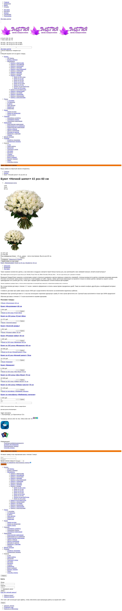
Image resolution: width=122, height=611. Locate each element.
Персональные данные (11, 446)
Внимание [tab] (7, 267)
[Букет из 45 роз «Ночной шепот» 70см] (13, 352)
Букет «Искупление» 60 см (11, 306)
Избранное (7, 3)
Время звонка (5, 461)
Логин (2, 582)
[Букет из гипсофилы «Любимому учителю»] (15, 391)
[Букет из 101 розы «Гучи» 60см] (11, 313)
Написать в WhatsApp (11, 609)
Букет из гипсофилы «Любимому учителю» (18, 395)
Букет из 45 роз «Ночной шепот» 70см (16, 355)
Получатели (7, 16)
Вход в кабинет (12, 568)
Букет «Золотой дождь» (10, 326)
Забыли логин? (8, 595)
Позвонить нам (8, 607)
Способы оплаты (9, 448)
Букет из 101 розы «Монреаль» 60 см (15, 345)
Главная (6, 2)
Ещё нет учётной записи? (8, 592)
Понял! (3, 602)
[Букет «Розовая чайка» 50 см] (10, 332)
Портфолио (7, 14)
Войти (6, 5)
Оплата (6, 13)
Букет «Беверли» (7, 365)
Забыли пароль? (9, 597)
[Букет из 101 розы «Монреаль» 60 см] (13, 342)
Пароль (3, 585)
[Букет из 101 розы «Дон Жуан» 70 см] (13, 371)
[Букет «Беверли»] (7, 362)
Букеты (6, 173)
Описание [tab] (7, 266)
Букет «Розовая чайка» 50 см (12, 336)
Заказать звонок (9, 606)
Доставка (7, 10)
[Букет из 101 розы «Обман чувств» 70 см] (14, 381)
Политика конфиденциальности (14, 443)
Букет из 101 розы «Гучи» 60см (13, 316)
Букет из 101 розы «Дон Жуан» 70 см (15, 375)
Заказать (3, 464)
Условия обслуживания (11, 444)
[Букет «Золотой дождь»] (9, 322)
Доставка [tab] (7, 269)
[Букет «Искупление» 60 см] (10, 303)
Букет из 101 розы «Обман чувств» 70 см (17, 385)
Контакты (7, 11)
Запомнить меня (7, 589)
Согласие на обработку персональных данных (15, 462)
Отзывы (6, 7)
